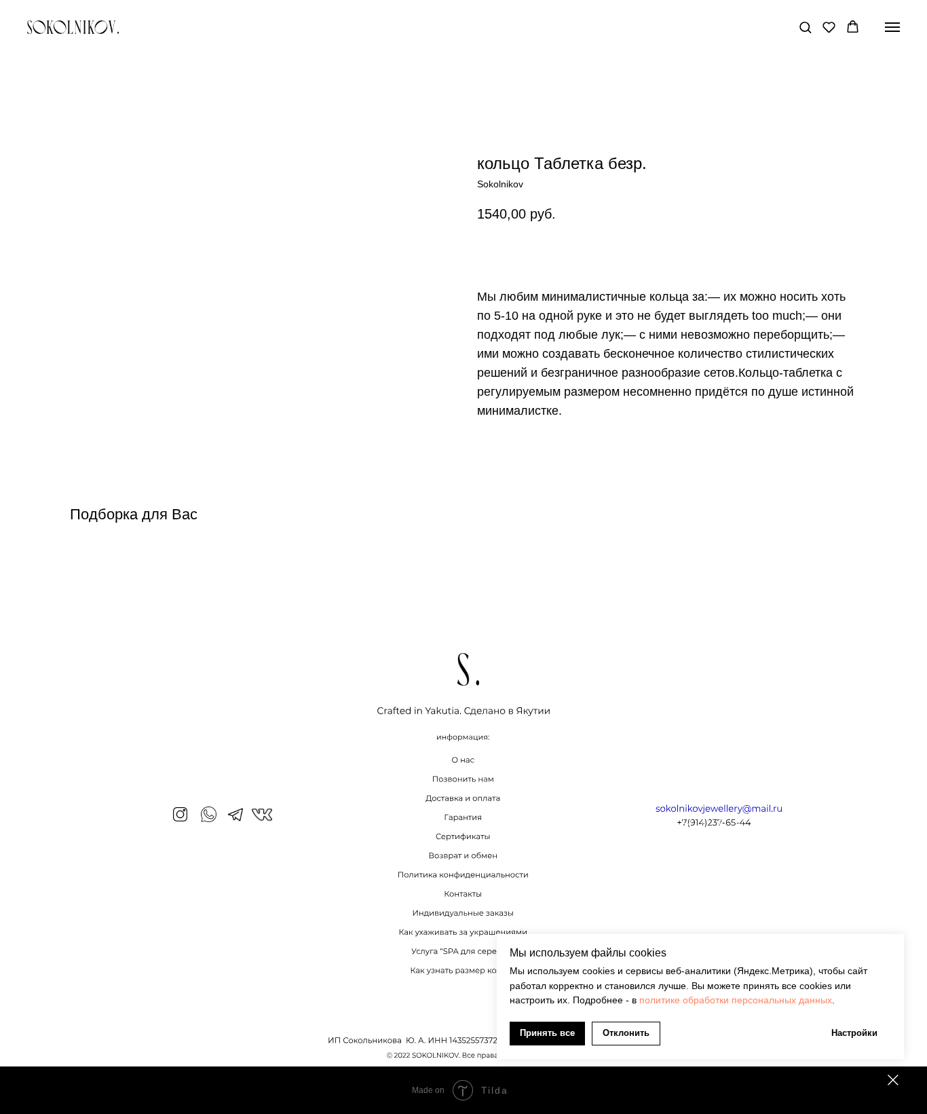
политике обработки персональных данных (735, 1000)
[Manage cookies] (893, 1080)
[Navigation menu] (892, 27)
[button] (805, 26)
